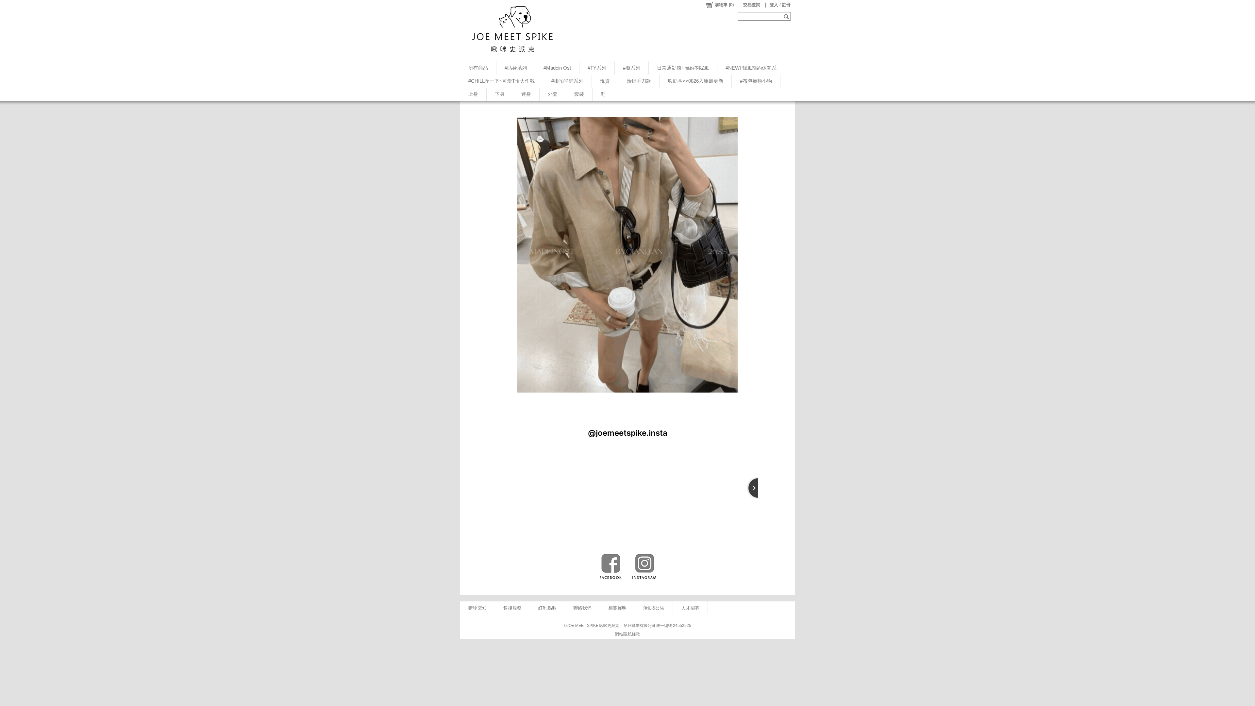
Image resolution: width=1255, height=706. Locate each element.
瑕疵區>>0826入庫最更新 (695, 81)
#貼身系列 (516, 68)
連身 (526, 94)
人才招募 (690, 608)
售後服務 (512, 608)
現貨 (605, 81)
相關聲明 (617, 608)
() (724, 4)
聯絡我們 (582, 608)
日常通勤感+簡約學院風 (683, 68)
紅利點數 (547, 608)
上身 (473, 94)
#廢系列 (631, 68)
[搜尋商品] (787, 16)
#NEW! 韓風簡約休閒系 (751, 68)
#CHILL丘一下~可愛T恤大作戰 (501, 81)
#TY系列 (597, 68)
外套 (553, 94)
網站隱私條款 (627, 633)
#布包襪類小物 (756, 81)
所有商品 (478, 68)
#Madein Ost (557, 68)
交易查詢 (751, 4)
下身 (500, 94)
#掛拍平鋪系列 (567, 81)
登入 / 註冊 (780, 4)
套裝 (579, 94)
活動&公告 (653, 608)
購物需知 (477, 608)
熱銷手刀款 (639, 81)
